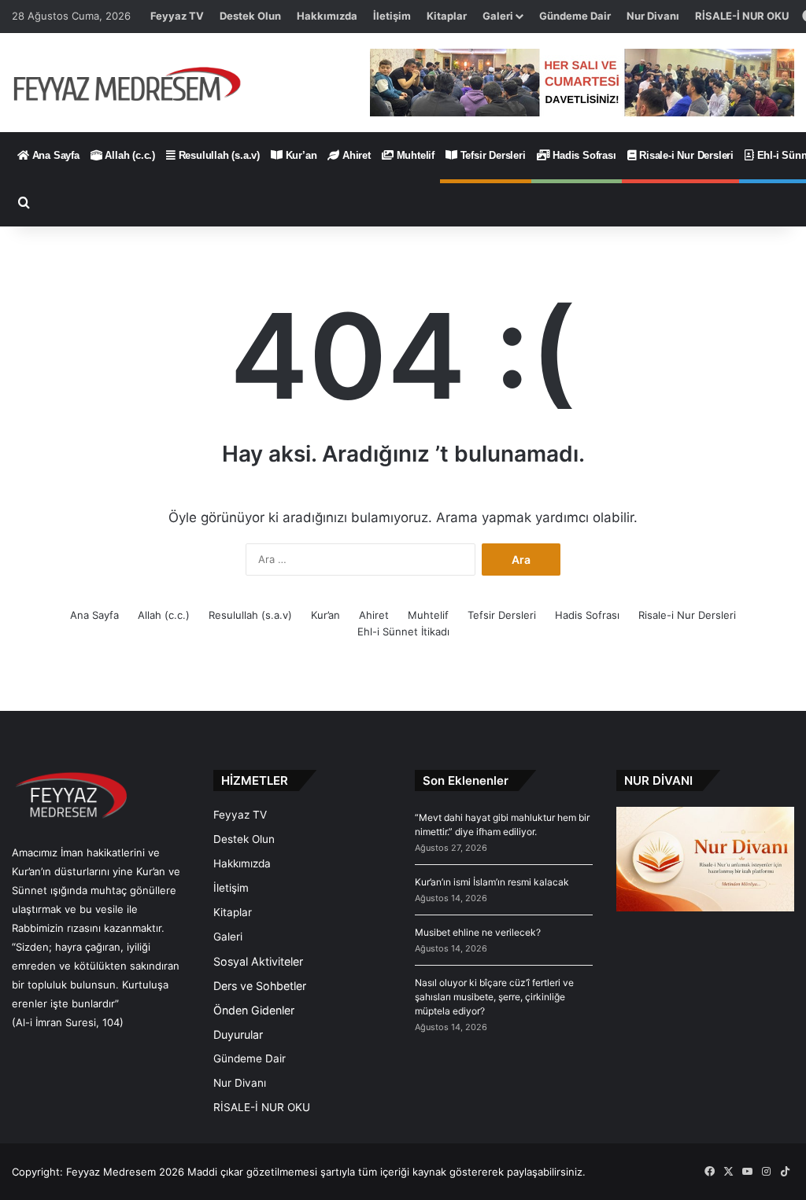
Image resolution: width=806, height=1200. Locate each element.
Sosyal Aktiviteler (258, 961)
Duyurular (238, 1034)
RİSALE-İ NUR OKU (742, 15)
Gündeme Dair (575, 15)
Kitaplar (447, 15)
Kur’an (300, 155)
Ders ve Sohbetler (259, 985)
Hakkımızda (327, 15)
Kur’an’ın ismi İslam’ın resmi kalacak (492, 882)
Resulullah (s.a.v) (218, 155)
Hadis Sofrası (582, 155)
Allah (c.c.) (128, 155)
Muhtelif (414, 155)
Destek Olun (250, 15)
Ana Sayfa (54, 155)
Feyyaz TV (177, 15)
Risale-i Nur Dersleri (685, 155)
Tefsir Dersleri (491, 155)
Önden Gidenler (253, 1010)
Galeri (497, 15)
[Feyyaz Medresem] (134, 82)
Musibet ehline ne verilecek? (478, 932)
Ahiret (355, 155)
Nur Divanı (653, 15)
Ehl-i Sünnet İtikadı (403, 631)
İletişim (392, 15)
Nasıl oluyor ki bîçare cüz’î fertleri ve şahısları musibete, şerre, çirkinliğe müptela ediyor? (494, 997)
